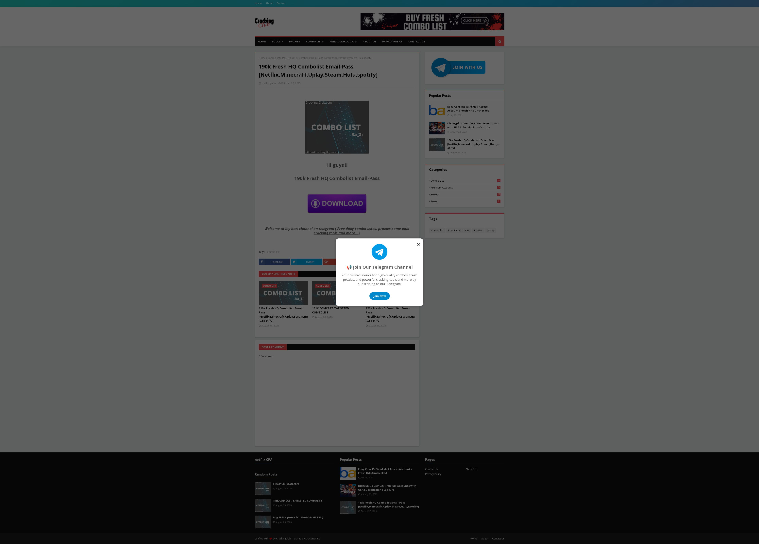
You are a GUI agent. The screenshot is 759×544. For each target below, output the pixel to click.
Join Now (379, 296)
